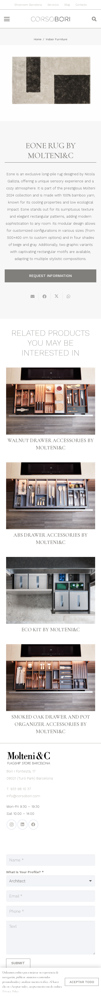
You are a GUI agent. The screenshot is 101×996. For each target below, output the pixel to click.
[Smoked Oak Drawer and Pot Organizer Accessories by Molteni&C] (50, 677)
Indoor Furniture (56, 39)
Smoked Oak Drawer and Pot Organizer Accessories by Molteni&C (50, 724)
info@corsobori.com (23, 796)
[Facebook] (33, 825)
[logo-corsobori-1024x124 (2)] (50, 19)
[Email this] (33, 296)
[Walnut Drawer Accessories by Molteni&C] (50, 401)
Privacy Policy (10, 991)
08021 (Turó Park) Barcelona (30, 778)
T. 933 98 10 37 (19, 789)
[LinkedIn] (22, 825)
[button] (7, 19)
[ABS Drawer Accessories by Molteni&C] (50, 495)
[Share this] (44, 296)
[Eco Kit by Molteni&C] (50, 590)
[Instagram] (12, 825)
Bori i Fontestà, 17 (21, 771)
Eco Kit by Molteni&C (50, 630)
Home (37, 39)
